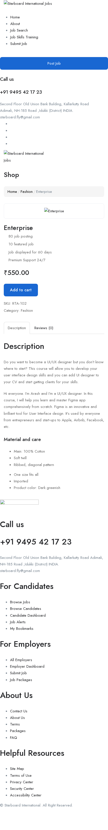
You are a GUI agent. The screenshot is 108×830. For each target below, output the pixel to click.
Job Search (19, 30)
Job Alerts (18, 622)
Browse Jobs (20, 602)
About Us (17, 717)
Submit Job (18, 43)
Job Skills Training (24, 37)
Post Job (54, 63)
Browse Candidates (25, 608)
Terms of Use (21, 775)
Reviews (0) (43, 328)
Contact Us (18, 711)
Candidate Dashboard (28, 615)
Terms (15, 724)
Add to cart (21, 290)
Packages (18, 731)
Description (17, 328)
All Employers (21, 660)
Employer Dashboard (27, 666)
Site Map (17, 768)
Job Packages (21, 680)
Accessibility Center (25, 795)
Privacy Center (21, 782)
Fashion (27, 191)
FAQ (13, 737)
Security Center (22, 788)
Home (15, 17)
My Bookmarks (21, 628)
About (15, 24)
